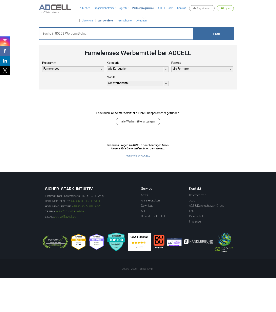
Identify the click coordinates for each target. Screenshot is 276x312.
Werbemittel (106, 20)
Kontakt (181, 8)
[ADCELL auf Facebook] (5, 51)
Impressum (196, 221)
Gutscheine (125, 20)
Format (176, 62)
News (144, 195)
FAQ (191, 211)
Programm (49, 62)
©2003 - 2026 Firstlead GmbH (138, 268)
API (143, 211)
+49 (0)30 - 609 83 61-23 (87, 206)
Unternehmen (197, 195)
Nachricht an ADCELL (138, 155)
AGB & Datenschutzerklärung (206, 205)
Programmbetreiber (104, 8)
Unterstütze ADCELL (153, 216)
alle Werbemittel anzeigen (138, 121)
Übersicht (87, 20)
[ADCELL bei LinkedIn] (5, 61)
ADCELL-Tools (165, 8)
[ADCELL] (139, 242)
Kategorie (113, 62)
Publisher (84, 8)
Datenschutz (196, 216)
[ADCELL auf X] (5, 70)
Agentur (123, 8)
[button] (213, 33)
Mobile (111, 77)
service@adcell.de (65, 216)
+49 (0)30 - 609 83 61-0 (85, 201)
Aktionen (141, 20)
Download (147, 205)
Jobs (192, 200)
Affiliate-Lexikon (150, 200)
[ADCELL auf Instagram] (5, 41)
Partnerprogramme (143, 8)
